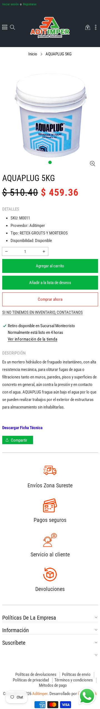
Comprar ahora (50, 299)
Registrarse (28, 4)
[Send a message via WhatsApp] (87, 696)
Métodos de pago (53, 685)
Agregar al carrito (50, 265)
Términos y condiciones (73, 680)
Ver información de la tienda (33, 339)
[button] (4, 28)
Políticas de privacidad (31, 680)
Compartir (19, 440)
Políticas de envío (76, 674)
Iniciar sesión (10, 4)
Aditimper (40, 693)
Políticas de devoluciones (35, 674)
